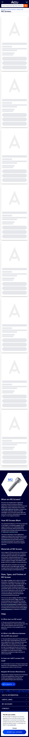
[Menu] (2, 2)
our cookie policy (12, 725)
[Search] (25, 5)
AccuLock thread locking (9, 604)
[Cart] (27, 2)
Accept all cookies (14, 732)
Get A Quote (7, 684)
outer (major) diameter (7, 509)
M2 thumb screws (5, 539)
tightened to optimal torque (10, 532)
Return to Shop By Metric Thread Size (12, 9)
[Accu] (14, 2)
